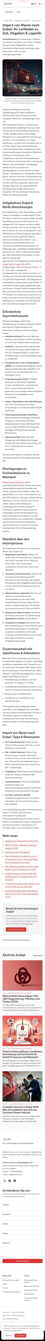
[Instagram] (5, 1181)
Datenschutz (17, 1331)
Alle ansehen (37, 956)
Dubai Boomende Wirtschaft (17, 852)
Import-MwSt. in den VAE (13, 264)
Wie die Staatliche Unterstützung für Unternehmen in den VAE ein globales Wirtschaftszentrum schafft (21, 859)
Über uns (5, 1288)
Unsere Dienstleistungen (11, 1280)
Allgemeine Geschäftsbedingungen (13, 1315)
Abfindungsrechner (30, 1290)
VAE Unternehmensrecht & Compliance (16, 940)
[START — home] (8, 3)
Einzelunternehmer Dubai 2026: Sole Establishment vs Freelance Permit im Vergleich (21, 876)
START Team (9, 21)
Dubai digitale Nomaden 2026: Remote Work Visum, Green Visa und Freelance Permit (22, 894)
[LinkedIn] (15, 1181)
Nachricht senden (22, 1261)
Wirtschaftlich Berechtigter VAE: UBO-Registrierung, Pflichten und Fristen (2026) (21, 998)
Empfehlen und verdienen (11, 1292)
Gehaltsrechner (29, 1294)
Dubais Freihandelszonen (14, 482)
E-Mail (5, 1224)
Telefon (5, 1233)
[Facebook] (10, 1181)
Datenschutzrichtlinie (18, 1312)
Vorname (6, 1205)
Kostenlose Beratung (16, 929)
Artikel (5, 1284)
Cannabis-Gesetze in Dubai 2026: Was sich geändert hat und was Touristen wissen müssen (21, 1109)
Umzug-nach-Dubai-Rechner (31, 1299)
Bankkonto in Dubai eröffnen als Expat (21, 841)
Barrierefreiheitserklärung (11, 1319)
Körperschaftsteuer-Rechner (31, 1281)
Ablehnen (8, 1335)
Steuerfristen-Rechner (31, 1286)
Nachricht (6, 1243)
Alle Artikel (9, 12)
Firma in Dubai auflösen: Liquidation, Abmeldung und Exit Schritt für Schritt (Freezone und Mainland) (22, 1054)
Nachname (7, 1214)
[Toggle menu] (40, 4)
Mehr (18, 12)
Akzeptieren (20, 1335)
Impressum (6, 1312)
